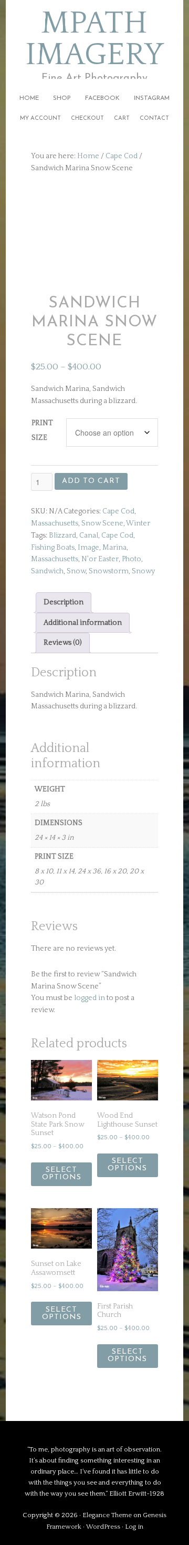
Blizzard (62, 535)
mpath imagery (94, 39)
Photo (131, 559)
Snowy (143, 571)
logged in (89, 998)
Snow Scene (102, 523)
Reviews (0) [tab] (63, 642)
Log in (134, 1526)
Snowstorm (109, 571)
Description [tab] (63, 602)
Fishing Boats (53, 547)
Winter (138, 523)
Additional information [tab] (83, 623)
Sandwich (47, 571)
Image (88, 547)
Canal (88, 535)
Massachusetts (54, 523)
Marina (114, 547)
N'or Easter (100, 559)
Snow (76, 571)
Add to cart (91, 481)
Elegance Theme (107, 1515)
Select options (61, 1173)
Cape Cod (122, 156)
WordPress (103, 1526)
